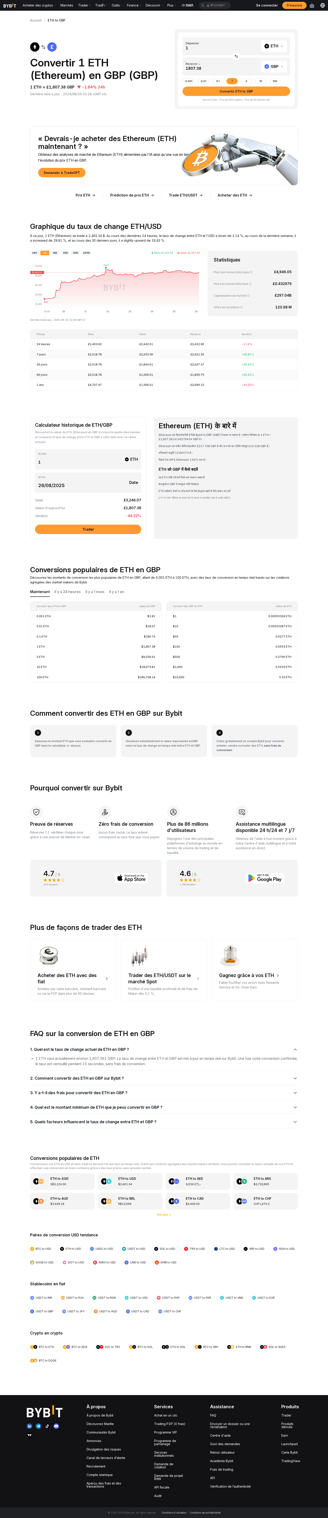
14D (55, 252)
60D (75, 252)
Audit (158, 1496)
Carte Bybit (289, 1452)
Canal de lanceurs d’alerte (106, 1458)
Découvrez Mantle (100, 1424)
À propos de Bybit (100, 1415)
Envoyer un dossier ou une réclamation (230, 1425)
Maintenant (40, 592)
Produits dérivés (287, 1425)
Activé (41, 477)
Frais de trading (221, 1469)
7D (45, 252)
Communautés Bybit (101, 1432)
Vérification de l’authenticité (230, 1486)
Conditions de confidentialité (205, 1512)
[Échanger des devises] (236, 56)
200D (86, 252)
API (212, 1478)
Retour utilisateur (222, 1452)
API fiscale (161, 1487)
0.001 (188, 81)
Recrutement (96, 1466)
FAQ (213, 1415)
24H (34, 252)
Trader (286, 1415)
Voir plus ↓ (164, 1214)
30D (65, 252)
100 (275, 81)
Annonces (94, 1441)
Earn (284, 1435)
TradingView (290, 1461)
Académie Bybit (221, 1461)
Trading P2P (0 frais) (169, 1424)
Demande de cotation (163, 1465)
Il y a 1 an (116, 592)
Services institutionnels (164, 1453)
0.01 (203, 81)
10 (260, 81)
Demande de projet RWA (168, 1477)
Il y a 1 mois (94, 592)
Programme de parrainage (165, 1442)
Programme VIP (165, 1432)
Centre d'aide (220, 1435)
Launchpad (289, 1444)
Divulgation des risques (104, 1449)
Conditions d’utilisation (174, 1512)
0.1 (218, 81)
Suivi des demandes (225, 1444)
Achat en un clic (165, 1415)
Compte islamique (100, 1475)
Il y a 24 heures (67, 592)
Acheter (42, 453)
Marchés (66, 5)
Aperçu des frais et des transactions (104, 1484)
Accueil (36, 20)
